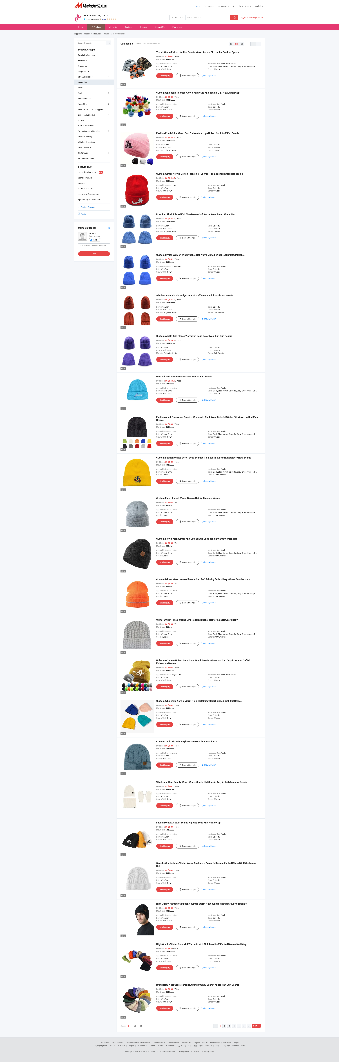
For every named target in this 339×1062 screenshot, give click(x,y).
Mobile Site (227, 1043)
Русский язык (142, 1046)
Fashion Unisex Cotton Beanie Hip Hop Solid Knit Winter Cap (188, 822)
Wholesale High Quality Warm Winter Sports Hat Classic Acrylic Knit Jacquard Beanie (201, 782)
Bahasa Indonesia (238, 1046)
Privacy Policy (209, 1051)
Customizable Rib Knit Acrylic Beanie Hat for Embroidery (186, 741)
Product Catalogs (88, 207)
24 (129, 1026)
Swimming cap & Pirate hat (89, 131)
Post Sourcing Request (253, 17)
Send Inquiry (165, 75)
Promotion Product (86, 158)
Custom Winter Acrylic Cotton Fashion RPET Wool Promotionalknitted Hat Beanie (199, 173)
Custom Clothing (85, 136)
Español (112, 1046)
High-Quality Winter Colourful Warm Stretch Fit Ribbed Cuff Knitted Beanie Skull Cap (201, 944)
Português (121, 1046)
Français (131, 1046)
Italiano (152, 1046)
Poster (83, 214)
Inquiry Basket (210, 75)
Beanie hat (82, 82)
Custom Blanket (84, 147)
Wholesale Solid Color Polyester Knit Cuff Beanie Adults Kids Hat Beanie (194, 295)
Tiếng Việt (226, 1046)
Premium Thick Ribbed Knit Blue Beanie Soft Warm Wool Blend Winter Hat (195, 214)
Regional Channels (201, 1043)
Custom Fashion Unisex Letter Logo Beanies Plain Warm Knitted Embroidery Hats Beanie (203, 457)
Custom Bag (83, 153)
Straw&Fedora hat (85, 77)
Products (97, 27)
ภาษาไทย (208, 1046)
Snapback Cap (84, 71)
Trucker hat (82, 66)
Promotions (177, 27)
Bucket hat (82, 60)
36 (135, 1026)
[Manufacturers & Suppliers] (91, 5)
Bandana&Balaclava (86, 115)
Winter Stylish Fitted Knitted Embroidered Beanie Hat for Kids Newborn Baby (197, 619)
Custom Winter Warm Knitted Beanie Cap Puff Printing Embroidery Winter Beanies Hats (203, 579)
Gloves (81, 120)
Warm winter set (85, 98)
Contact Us (159, 27)
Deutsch (161, 1046)
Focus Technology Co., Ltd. (152, 1051)
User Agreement (184, 1051)
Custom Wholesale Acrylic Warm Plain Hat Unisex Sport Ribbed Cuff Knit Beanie (199, 701)
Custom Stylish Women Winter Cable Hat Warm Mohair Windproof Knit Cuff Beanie (200, 255)
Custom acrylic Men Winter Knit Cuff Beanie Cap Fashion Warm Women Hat (196, 538)
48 (141, 1026)
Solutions (128, 27)
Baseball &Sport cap (86, 55)
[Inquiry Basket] (234, 6)
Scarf (80, 87)
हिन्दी (201, 1046)
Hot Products (104, 1043)
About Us (113, 27)
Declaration (197, 1051)
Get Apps (245, 6)
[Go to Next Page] (258, 44)
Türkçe (217, 1046)
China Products (117, 1043)
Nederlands (170, 1046)
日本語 (194, 1046)
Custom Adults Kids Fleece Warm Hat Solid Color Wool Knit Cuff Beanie (194, 336)
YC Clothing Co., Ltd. (95, 15)
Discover (143, 27)
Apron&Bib (82, 104)
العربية (179, 1046)
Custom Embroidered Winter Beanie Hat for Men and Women (188, 498)
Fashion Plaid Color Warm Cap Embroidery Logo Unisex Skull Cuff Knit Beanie (197, 133)
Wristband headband (86, 142)
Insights (236, 1043)
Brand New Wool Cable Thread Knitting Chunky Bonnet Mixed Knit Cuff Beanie (197, 984)
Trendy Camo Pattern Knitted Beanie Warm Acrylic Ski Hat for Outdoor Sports (197, 52)
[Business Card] (109, 228)
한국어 (186, 1046)
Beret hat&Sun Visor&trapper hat (91, 109)
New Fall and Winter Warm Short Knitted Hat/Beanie (184, 376)
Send (94, 253)
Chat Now (96, 240)
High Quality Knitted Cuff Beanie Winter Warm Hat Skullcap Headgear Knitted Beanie (201, 903)
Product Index (215, 1043)
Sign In (197, 6)
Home (80, 27)
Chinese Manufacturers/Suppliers (138, 1043)
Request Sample (188, 75)
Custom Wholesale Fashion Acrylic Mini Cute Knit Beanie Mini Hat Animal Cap (198, 92)
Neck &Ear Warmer (85, 125)
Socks (80, 93)
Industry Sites (186, 1043)
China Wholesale (159, 1043)
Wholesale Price (173, 1043)
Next (255, 1025)
